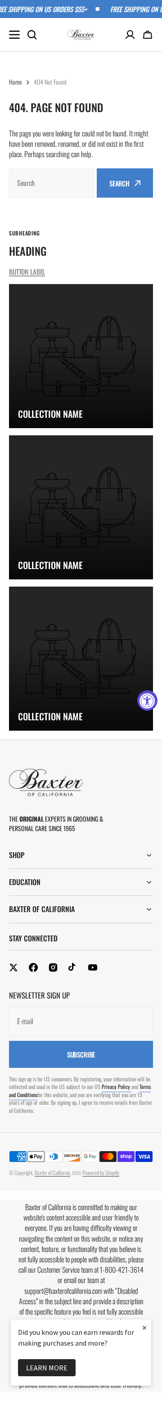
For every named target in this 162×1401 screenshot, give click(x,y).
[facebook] (33, 967)
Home (15, 81)
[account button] (130, 34)
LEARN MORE (47, 1367)
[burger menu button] (14, 34)
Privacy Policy (116, 1086)
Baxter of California (52, 1172)
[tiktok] (73, 967)
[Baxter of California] (81, 35)
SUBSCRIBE (81, 1054)
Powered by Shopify (100, 1172)
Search (119, 183)
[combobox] (51, 183)
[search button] (32, 34)
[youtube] (93, 967)
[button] (147, 34)
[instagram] (53, 967)
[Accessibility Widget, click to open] (147, 701)
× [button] (144, 1327)
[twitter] (13, 967)
